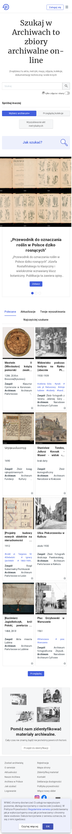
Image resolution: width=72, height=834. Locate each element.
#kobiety (50, 390)
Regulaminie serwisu (39, 809)
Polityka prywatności (48, 786)
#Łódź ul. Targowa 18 (18, 554)
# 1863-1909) (24, 560)
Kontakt (41, 777)
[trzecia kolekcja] (40, 293)
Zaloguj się (55, 7)
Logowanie (10, 791)
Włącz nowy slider (46, 791)
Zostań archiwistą (14, 763)
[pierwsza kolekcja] (32, 293)
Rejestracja (43, 763)
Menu (67, 7)
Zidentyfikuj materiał (47, 772)
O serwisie (10, 767)
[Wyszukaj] (66, 86)
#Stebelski (10, 557)
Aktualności (11, 772)
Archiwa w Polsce (14, 781)
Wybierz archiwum (18, 113)
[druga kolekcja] (36, 293)
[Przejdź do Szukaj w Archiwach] (6, 7)
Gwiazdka (32, 408)
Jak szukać (10, 786)
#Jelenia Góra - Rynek (49, 384)
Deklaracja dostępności (49, 781)
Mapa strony (43, 767)
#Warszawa (43, 639)
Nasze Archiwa (12, 777)
